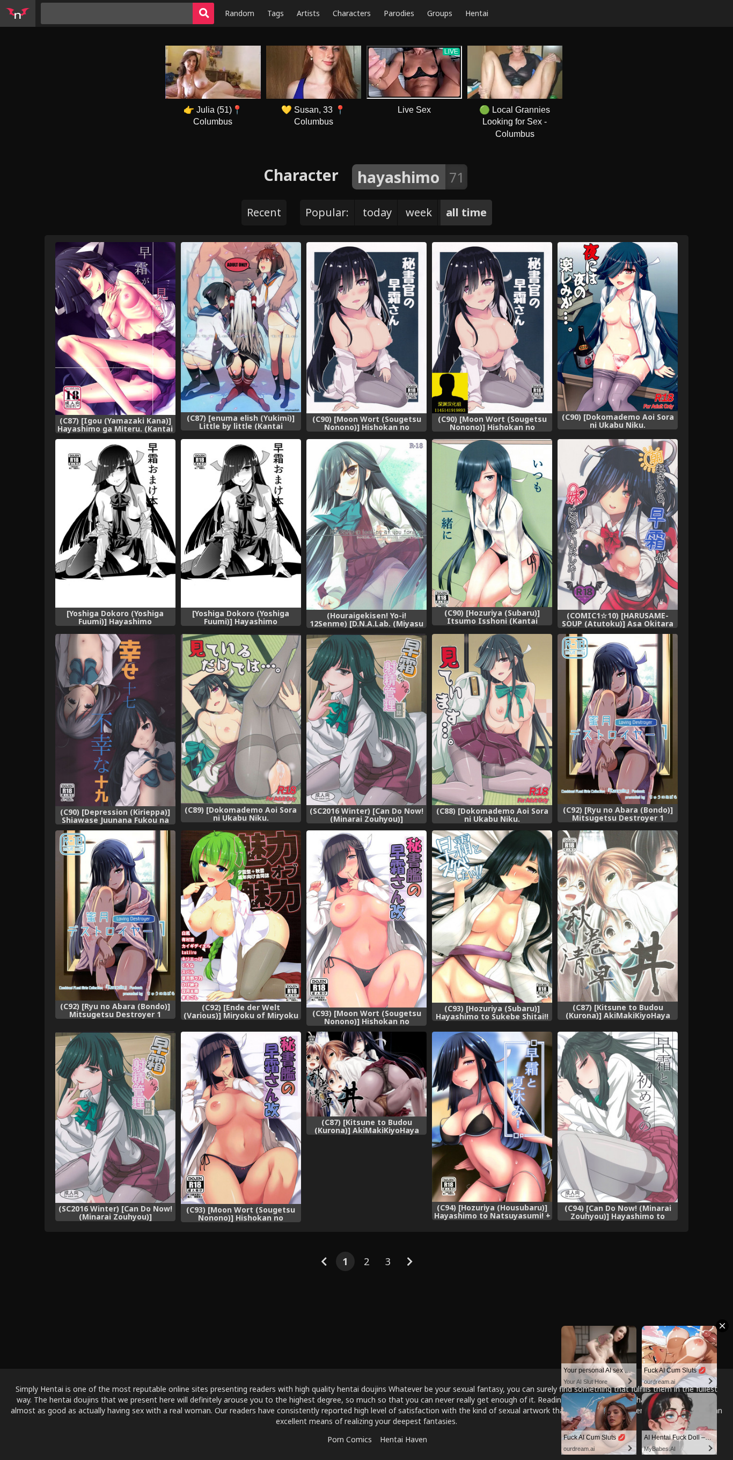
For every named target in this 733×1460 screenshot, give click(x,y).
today (377, 212)
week (419, 212)
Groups (439, 13)
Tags (275, 13)
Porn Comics (349, 1439)
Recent (264, 212)
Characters (352, 13)
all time (466, 212)
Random (239, 13)
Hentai (476, 13)
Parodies (399, 13)
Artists (308, 13)
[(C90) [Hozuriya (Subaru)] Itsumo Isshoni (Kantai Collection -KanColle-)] (492, 523)
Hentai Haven (403, 1439)
